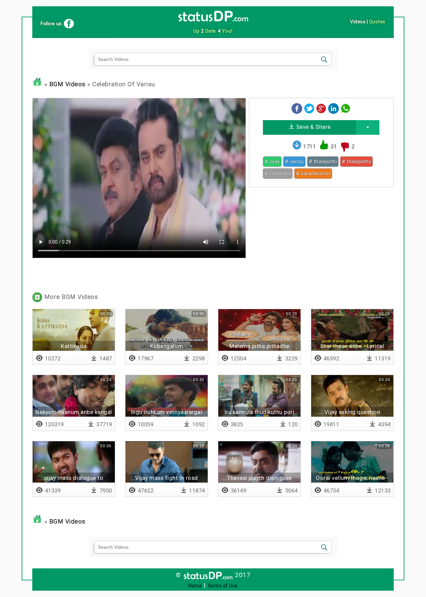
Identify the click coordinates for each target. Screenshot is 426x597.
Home (195, 585)
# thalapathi (323, 161)
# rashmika (278, 173)
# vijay (272, 161)
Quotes (377, 21)
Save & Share (313, 126)
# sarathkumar (313, 173)
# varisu (294, 161)
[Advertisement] (321, 239)
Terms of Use (222, 585)
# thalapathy (356, 161)
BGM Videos (67, 84)
